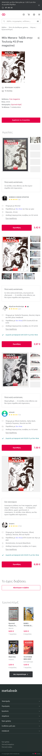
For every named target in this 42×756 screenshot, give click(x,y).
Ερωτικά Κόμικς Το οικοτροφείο (13, 625)
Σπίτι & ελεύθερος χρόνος (18, 27)
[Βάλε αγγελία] (23, 14)
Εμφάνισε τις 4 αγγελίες (21, 120)
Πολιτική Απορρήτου (8, 744)
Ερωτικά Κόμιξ (7, 29)
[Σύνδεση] (34, 14)
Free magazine (14, 99)
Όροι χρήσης (5, 742)
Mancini (11, 628)
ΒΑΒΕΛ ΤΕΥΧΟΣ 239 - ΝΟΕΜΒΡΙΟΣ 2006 (28, 625)
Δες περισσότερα (19, 674)
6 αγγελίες (28, 634)
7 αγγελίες (12, 634)
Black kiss (12, 657)
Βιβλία (4, 27)
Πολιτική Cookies (7, 747)
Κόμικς (33, 27)
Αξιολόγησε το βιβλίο (12, 87)
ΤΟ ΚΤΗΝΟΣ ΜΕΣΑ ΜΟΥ (28, 658)
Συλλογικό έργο (28, 661)
